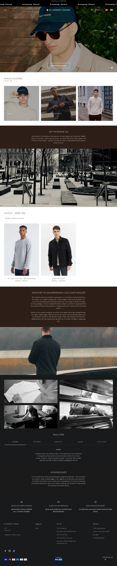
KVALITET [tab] (15, 442)
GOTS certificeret (62, 534)
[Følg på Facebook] (5, 551)
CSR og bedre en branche (64, 538)
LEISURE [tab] (80, 442)
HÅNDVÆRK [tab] (37, 442)
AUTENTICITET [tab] (101, 442)
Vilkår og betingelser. (99, 528)
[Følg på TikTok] (14, 551)
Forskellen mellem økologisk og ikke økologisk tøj (66, 542)
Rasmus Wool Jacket (58, 278)
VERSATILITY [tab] (58, 442)
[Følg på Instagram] (9, 551)
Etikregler (96, 534)
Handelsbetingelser (99, 538)
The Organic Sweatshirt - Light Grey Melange (22, 278)
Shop (5, 10)
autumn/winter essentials (58, 65)
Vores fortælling (61, 528)
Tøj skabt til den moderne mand (66, 531)
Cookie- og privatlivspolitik (101, 531)
